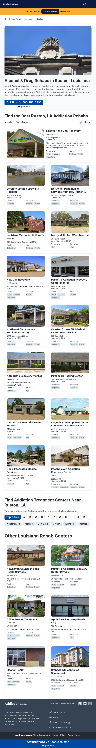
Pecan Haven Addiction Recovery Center (65, 470)
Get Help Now (33, 11)
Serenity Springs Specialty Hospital (23, 190)
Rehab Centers (15, 19)
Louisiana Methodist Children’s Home (25, 237)
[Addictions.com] (5, 19)
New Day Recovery (18, 279)
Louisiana (30, 19)
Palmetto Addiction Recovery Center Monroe (69, 281)
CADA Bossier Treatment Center (22, 621)
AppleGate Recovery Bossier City (68, 621)
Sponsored (66, 11)
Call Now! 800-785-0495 (23, 102)
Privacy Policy (74, 735)
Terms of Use (58, 735)
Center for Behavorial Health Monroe (24, 424)
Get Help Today (48, 742)
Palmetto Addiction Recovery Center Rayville (69, 570)
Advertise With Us (62, 727)
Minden (56, 523)
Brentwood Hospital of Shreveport (65, 671)
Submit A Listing (61, 722)
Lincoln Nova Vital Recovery (63, 130)
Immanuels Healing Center (67, 375)
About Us (57, 717)
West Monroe (13, 523)
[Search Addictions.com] (84, 4)
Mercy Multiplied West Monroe (70, 235)
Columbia (43, 523)
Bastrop (84, 523)
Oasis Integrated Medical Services (22, 470)
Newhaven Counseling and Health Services (23, 570)
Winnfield (69, 523)
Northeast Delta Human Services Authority (21, 331)
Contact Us (58, 712)
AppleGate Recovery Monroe (24, 375)
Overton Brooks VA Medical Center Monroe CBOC (68, 331)
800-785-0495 (50, 11)
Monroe (29, 523)
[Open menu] (91, 4)
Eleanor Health (15, 669)
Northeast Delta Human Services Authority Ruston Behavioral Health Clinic (67, 191)
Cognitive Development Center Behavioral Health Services (70, 424)
